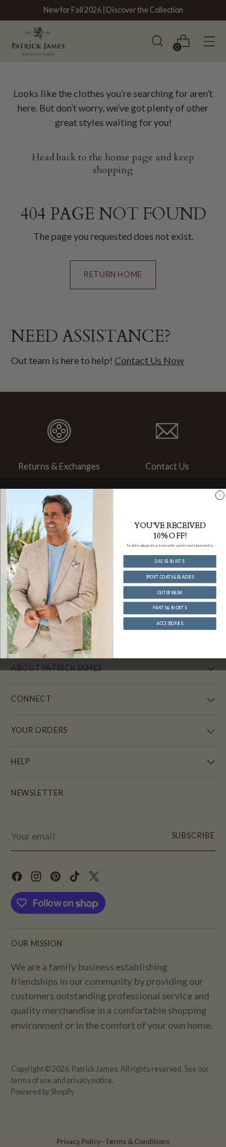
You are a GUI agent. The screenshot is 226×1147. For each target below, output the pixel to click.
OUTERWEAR (169, 592)
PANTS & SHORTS (169, 607)
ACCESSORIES (170, 623)
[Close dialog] (219, 495)
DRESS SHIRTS (169, 561)
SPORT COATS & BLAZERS (169, 576)
